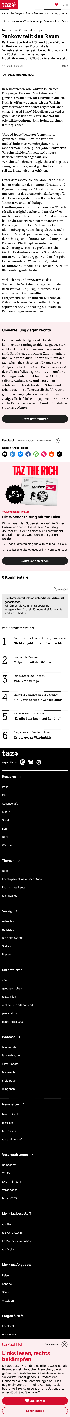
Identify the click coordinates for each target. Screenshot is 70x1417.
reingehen (8, 1089)
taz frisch (8, 1122)
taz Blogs (8, 1224)
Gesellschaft (10, 803)
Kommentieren (26, 440)
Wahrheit (7, 845)
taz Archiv (8, 1249)
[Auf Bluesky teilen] (20, 454)
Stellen (6, 946)
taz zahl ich (9, 996)
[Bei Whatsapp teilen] (36, 454)
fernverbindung (11, 1055)
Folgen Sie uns (10, 762)
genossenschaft (12, 988)
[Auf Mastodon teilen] (12, 454)
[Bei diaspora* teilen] (44, 454)
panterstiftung (11, 1013)
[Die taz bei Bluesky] (31, 763)
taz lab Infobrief (12, 1139)
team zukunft (10, 1114)
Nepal (5, 870)
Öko (4, 795)
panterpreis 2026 (13, 1021)
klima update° (10, 1064)
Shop (5, 1292)
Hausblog (8, 929)
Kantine (7, 1284)
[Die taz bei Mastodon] (23, 763)
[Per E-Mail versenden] (4, 454)
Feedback (8, 1326)
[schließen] (64, 1344)
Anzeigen (8, 1300)
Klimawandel (10, 895)
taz (10, 753)
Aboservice (9, 1334)
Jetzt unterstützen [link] (35, 419)
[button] (65, 5)
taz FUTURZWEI (12, 1232)
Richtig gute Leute (13, 887)
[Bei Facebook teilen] (28, 454)
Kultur (6, 812)
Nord (5, 837)
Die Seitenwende (12, 938)
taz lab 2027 (9, 1198)
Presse (6, 954)
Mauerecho (9, 1072)
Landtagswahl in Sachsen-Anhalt (23, 879)
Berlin (3, 21)
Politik (6, 787)
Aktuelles (8, 921)
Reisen (6, 1275)
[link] (6, 13)
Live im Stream (11, 1181)
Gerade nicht (52, 1344)
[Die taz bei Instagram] (39, 763)
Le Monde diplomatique (17, 1241)
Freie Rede (9, 1080)
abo (4, 980)
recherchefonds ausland (17, 1005)
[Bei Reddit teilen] (51, 454)
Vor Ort (6, 1173)
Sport (5, 820)
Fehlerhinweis (44, 440)
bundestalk (9, 1047)
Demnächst (9, 1165)
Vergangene (10, 1190)
